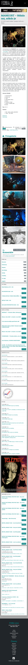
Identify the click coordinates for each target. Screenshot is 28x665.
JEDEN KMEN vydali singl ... (7, 418)
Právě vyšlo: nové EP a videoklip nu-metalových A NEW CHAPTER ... (13, 409)
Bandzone (5, 115)
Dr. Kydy (14, 652)
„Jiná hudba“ (5, 51)
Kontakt (14, 634)
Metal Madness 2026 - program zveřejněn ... (11, 453)
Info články (14, 648)
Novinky (14, 631)
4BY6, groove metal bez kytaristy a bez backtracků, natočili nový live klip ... (13, 423)
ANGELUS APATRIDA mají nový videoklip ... (11, 405)
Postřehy (14, 651)
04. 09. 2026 (4, 367)
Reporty (14, 646)
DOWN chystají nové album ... (8, 445)
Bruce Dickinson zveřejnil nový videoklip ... (11, 449)
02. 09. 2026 (4, 363)
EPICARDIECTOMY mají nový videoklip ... (10, 432)
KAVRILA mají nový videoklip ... (8, 428)
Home (14, 630)
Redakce (14, 637)
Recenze (14, 643)
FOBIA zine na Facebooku (14, 660)
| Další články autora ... (14, 130)
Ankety (14, 649)
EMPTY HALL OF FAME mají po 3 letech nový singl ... (13, 441)
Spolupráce (14, 636)
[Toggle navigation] (25, 3)
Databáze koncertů (14, 633)
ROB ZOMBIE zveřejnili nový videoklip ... (10, 414)
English (14, 654)
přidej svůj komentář (20, 249)
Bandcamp (5, 117)
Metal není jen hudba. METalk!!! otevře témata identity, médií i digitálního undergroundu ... (13, 436)
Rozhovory (14, 645)
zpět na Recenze (5, 13)
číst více (23, 288)
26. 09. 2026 (4, 383)
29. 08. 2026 (4, 355)
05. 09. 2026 (4, 371)
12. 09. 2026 (4, 375)
